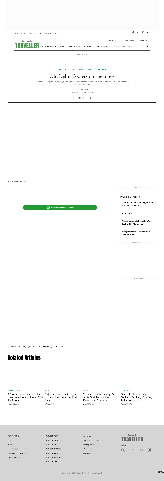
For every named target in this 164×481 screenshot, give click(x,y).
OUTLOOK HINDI (52, 462)
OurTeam (83, 90)
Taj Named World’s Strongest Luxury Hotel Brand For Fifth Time (61, 397)
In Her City (138, 216)
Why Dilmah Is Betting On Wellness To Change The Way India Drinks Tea (136, 397)
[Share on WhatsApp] (73, 98)
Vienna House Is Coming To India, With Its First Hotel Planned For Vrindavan (98, 397)
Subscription (88, 453)
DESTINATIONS (13, 436)
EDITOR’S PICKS (14, 457)
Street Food (46, 346)
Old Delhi (32, 346)
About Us (87, 436)
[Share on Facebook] (85, 98)
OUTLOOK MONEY (53, 453)
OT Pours (110, 40)
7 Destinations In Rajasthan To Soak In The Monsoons (141, 227)
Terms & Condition (91, 440)
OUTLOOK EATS (52, 440)
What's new (79, 47)
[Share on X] (79, 98)
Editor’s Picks (92, 47)
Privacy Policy (88, 444)
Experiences (61, 47)
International (14, 390)
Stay (70, 47)
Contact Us (88, 449)
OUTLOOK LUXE (52, 444)
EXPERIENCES (13, 449)
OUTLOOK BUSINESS (53, 449)
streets (58, 346)
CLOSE (161, 472)
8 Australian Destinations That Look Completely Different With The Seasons (25, 397)
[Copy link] (90, 98)
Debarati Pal (50, 404)
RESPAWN (47, 33)
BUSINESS (25, 33)
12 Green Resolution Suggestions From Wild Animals (140, 205)
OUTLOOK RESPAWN (53, 457)
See (68, 69)
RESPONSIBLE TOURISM (17, 453)
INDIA (17, 33)
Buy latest (129, 40)
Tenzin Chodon (13, 404)
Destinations (48, 47)
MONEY (33, 33)
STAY (10, 440)
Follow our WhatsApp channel (62, 208)
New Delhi (21, 346)
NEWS (10, 444)
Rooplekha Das (88, 404)
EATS (40, 33)
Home (61, 69)
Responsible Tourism (110, 47)
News (47, 390)
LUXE (55, 33)
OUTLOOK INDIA (52, 436)
